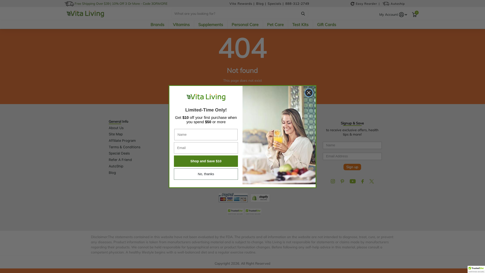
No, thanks (206, 174)
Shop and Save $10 (205, 161)
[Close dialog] (309, 92)
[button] (476, 269)
